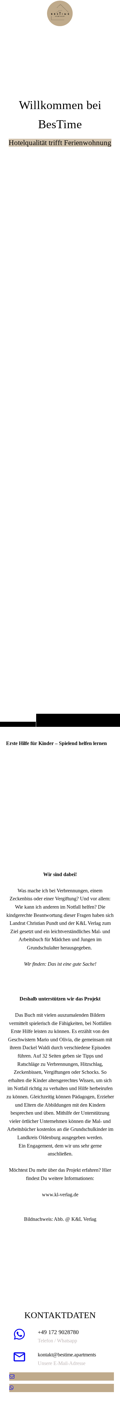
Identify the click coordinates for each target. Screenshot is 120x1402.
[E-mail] (11, 1376)
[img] (60, 376)
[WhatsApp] (11, 1388)
